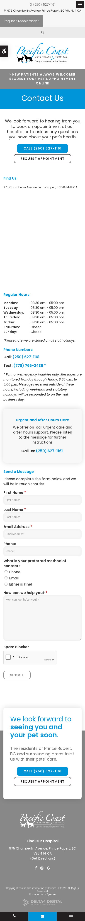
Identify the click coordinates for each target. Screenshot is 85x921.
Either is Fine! (20, 584)
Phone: (9, 543)
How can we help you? (25, 592)
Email (13, 578)
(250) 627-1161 (44, 4)
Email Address (17, 526)
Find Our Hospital (42, 841)
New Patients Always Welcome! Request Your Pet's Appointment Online (42, 79)
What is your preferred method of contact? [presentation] (34, 563)
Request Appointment (21, 21)
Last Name (14, 509)
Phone (14, 572)
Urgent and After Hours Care (42, 420)
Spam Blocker (16, 647)
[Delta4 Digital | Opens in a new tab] (42, 904)
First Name (14, 492)
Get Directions (43, 858)
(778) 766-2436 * (29, 365)
